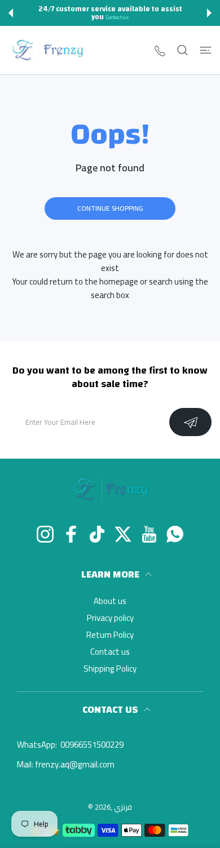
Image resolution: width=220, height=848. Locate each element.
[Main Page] (205, 50)
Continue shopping (110, 208)
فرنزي (123, 807)
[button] (10, 12)
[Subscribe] (190, 422)
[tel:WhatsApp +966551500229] (160, 50)
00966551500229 (91, 744)
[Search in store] (182, 50)
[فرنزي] (47, 50)
